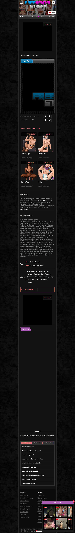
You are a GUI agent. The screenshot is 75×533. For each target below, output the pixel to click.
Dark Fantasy (45, 274)
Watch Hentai (24, 517)
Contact (32, 531)
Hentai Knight (24, 509)
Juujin (52, 277)
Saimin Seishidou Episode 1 (29, 479)
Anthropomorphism (42, 271)
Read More (24, 209)
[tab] (27, 61)
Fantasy (45, 277)
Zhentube (23, 514)
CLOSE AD (47, 24)
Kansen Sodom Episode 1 (29, 467)
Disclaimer (24, 531)
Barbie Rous (25, 182)
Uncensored (44, 16)
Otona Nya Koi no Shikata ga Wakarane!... (33, 475)
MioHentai (23, 504)
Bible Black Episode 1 (28, 447)
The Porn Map (42, 498)
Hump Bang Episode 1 (28, 455)
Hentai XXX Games (26, 498)
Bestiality (30, 274)
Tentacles (44, 280)
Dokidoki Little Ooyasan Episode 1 (31, 451)
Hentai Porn (24, 495)
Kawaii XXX (51, 16)
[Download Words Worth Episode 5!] (45, 120)
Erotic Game (38, 277)
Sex (38, 280)
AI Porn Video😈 (35, 16)
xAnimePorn (24, 501)
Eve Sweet (42, 154)
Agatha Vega (25, 154)
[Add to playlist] (45, 116)
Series (28, 16)
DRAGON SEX (48, 162)
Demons (29, 277)
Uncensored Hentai (36, 266)
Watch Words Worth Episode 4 (30, 290)
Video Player (27, 61)
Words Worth (42, 200)
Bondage (37, 274)
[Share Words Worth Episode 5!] (49, 120)
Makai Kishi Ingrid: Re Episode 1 (30, 471)
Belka (40, 182)
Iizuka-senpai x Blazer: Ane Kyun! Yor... (32, 459)
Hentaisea (41, 495)
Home (23, 16)
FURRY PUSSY (31, 134)
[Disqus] (37, 355)
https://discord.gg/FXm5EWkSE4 (42, 435)
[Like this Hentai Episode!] (49, 116)
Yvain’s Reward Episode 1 (29, 483)
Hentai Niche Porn (26, 506)
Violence (29, 282)
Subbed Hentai (35, 262)
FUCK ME (48, 134)
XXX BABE (31, 162)
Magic (29, 280)
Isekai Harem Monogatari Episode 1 (31, 463)
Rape (34, 280)
